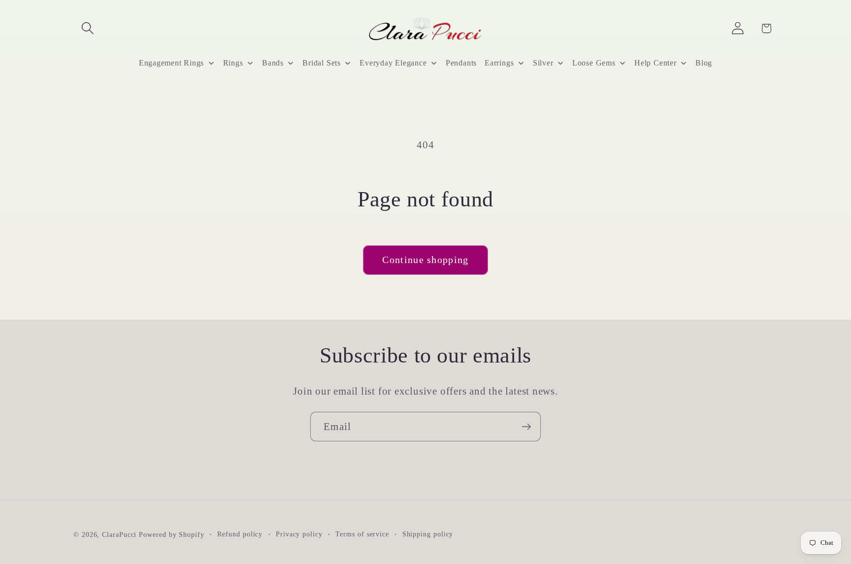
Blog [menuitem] (703, 63)
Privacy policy (299, 534)
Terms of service (362, 534)
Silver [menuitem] (543, 63)
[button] (87, 28)
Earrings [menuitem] (499, 63)
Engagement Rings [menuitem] (171, 63)
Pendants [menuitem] (461, 63)
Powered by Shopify (171, 534)
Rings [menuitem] (233, 63)
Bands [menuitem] (273, 63)
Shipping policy (428, 534)
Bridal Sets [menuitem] (321, 63)
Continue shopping (425, 260)
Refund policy (239, 534)
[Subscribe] (526, 427)
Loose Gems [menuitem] (594, 63)
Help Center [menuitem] (655, 63)
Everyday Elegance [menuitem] (393, 63)
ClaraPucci (119, 534)
